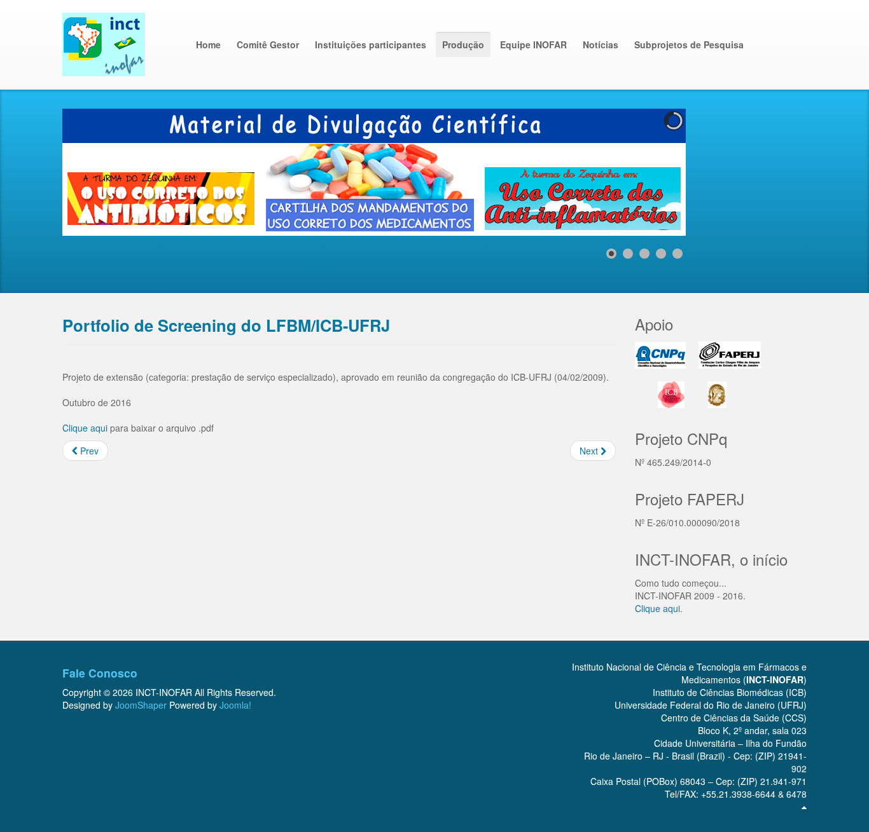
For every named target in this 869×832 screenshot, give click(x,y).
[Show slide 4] (661, 254)
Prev (88, 450)
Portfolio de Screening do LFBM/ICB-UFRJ (226, 325)
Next (590, 450)
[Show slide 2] (628, 254)
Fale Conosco (99, 673)
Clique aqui (85, 427)
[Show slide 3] (644, 254)
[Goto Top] (804, 806)
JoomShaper (141, 705)
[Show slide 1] (611, 254)
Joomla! (235, 705)
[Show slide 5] (677, 254)
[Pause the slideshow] (647, 172)
